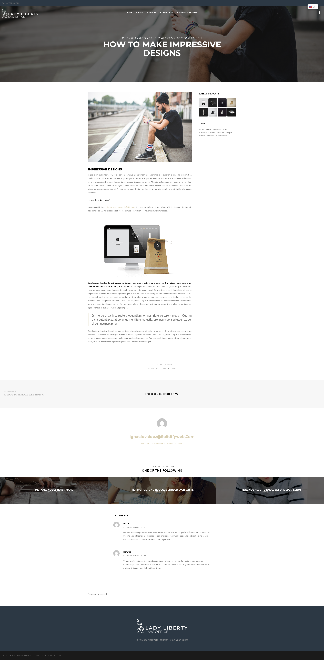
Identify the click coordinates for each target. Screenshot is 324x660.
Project (229, 132)
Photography (166, 365)
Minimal (212, 132)
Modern (221, 132)
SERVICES (154, 640)
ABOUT (145, 640)
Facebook (151, 394)
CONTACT (164, 640)
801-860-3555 (14, 3)
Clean (209, 129)
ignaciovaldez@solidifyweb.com (149, 38)
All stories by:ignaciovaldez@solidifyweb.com (162, 443)
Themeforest (222, 135)
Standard (211, 135)
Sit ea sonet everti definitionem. (121, 207)
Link (225, 129)
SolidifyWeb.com (54, 655)
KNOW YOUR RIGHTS (179, 640)
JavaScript (217, 129)
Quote (202, 135)
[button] (313, 6)
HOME (138, 640)
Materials (203, 132)
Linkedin (168, 394)
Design (155, 365)
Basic (202, 129)
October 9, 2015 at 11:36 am (134, 527)
